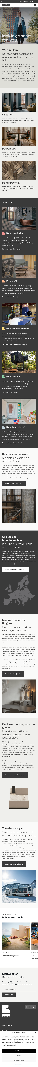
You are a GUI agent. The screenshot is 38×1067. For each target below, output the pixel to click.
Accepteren (19, 1050)
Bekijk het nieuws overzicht (12, 917)
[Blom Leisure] (19, 362)
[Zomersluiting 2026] (16, 942)
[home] (2, 1)
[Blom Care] (19, 266)
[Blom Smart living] (19, 411)
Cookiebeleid (18, 1064)
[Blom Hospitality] (19, 218)
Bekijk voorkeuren (19, 1060)
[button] (35, 1033)
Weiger (19, 1055)
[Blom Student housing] (19, 314)
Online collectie (23, 1)
